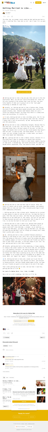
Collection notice (31, 423)
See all (5, 406)
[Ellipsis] (45, 356)
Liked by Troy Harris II (10, 357)
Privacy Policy (32, 405)
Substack (18, 429)
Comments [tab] (5, 345)
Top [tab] (4, 377)
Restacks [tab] (10, 345)
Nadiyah (7, 363)
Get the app (29, 426)
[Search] (31, 2)
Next (42, 337)
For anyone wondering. (7, 382)
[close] (35, 387)
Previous (7, 337)
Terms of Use (29, 404)
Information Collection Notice (23, 405)
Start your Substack (21, 426)
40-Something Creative (10, 356)
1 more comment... (6, 371)
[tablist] (8, 346)
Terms (26, 423)
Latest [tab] (7, 377)
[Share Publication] (33, 2)
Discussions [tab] (11, 377)
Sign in (44, 2)
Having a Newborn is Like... (11, 381)
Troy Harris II (8, 12)
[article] (24, 383)
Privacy (22, 423)
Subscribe (38, 2)
